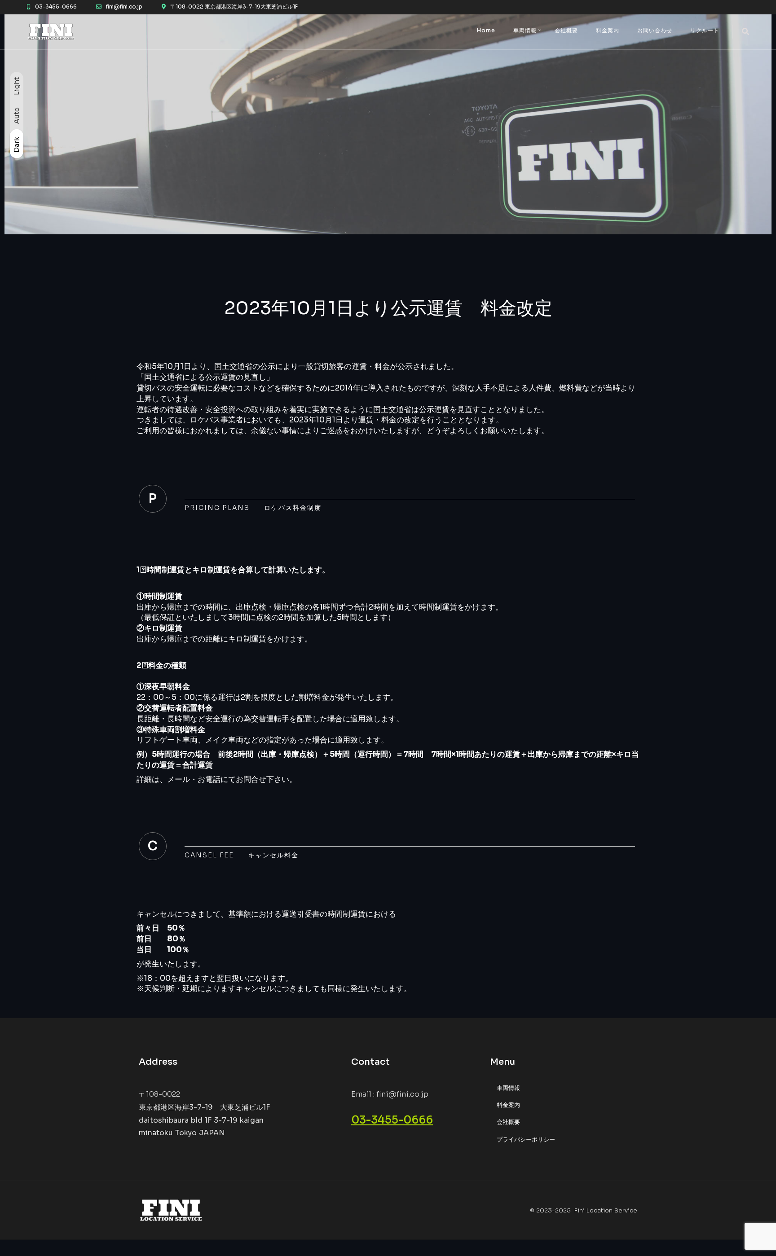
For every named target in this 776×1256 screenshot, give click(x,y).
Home (486, 30)
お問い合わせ (654, 30)
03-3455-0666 (392, 1120)
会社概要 (566, 30)
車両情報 (525, 30)
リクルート (704, 30)
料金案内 (607, 30)
